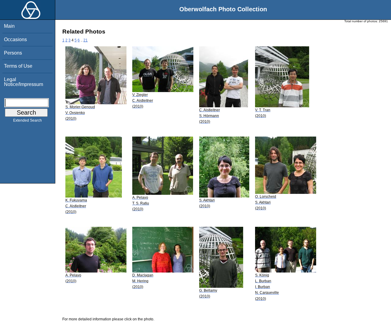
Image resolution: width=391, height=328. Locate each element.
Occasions (15, 39)
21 (85, 40)
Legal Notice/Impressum (23, 82)
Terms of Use (18, 66)
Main (9, 26)
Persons (13, 52)
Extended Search (27, 120)
